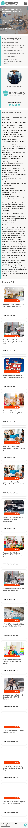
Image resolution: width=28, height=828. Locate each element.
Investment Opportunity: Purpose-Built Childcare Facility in (14, 448)
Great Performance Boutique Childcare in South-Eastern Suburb (12, 661)
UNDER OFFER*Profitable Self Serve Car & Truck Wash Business (13, 697)
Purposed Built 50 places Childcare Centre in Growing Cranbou (12, 555)
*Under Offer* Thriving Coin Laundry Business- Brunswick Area (13, 768)
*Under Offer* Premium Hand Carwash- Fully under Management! (13, 519)
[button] (25, 3)
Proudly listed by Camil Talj (14, 86)
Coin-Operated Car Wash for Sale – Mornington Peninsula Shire (13, 342)
